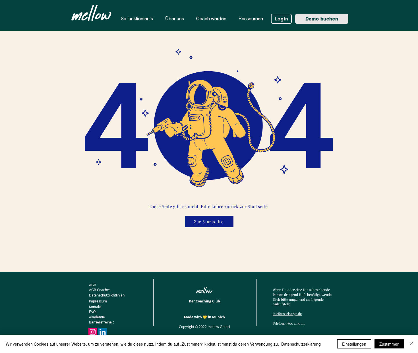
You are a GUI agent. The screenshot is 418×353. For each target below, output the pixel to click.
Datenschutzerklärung (301, 344)
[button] (250, 18)
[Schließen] (411, 343)
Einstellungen (354, 344)
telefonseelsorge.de (287, 313)
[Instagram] (92, 332)
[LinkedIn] (102, 332)
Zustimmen (389, 344)
